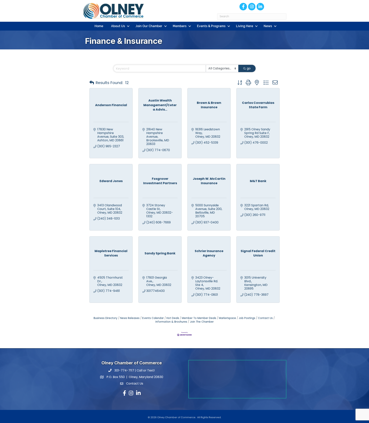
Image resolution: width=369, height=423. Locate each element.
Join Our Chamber (148, 26)
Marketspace (227, 318)
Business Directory (105, 318)
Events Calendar (153, 318)
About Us (118, 26)
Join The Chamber (202, 322)
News (268, 26)
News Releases (130, 318)
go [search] (249, 68)
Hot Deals (172, 318)
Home (99, 26)
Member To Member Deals (199, 318)
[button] (91, 82)
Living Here (244, 26)
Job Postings (247, 318)
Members (179, 26)
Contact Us (265, 318)
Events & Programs (211, 26)
